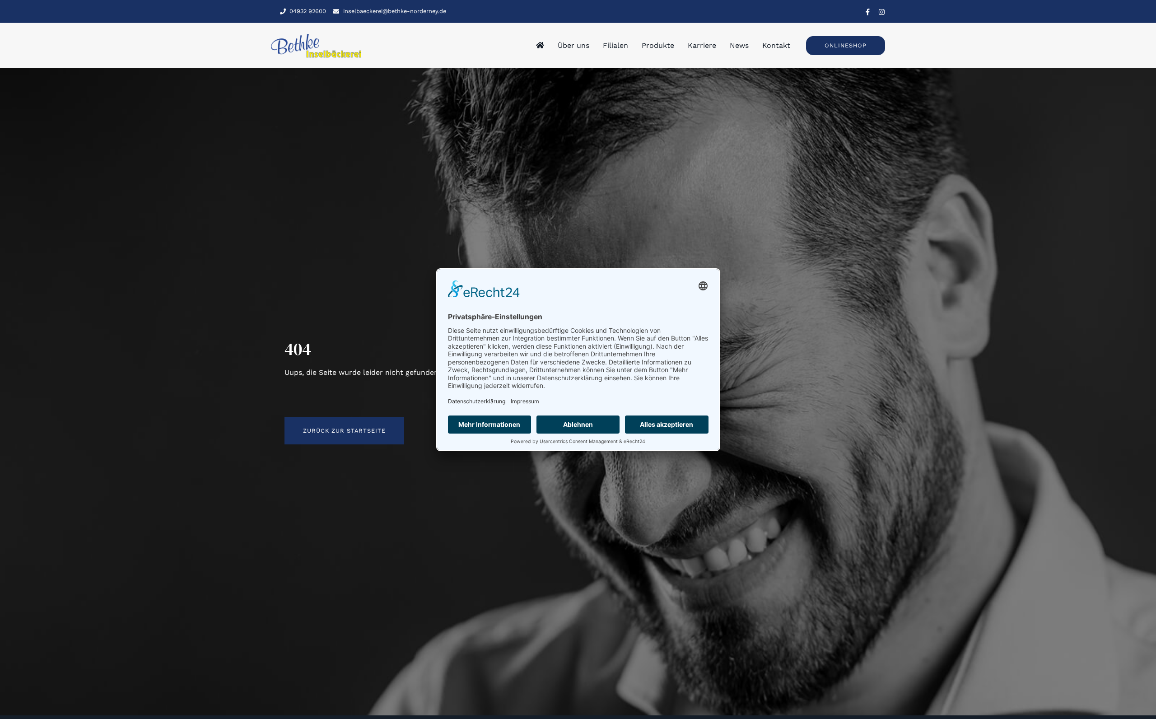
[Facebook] (867, 12)
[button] (845, 45)
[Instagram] (881, 12)
